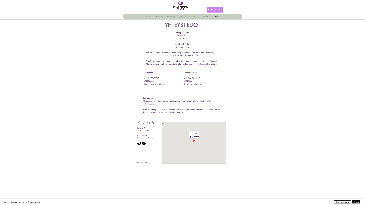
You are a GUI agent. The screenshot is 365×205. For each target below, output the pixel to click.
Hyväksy (356, 202)
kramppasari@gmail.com (154, 84)
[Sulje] (363, 201)
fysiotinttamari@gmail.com (195, 84)
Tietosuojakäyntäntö (34, 202)
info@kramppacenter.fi (181, 47)
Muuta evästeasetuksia (342, 202)
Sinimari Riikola (190, 72)
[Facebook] (144, 143)
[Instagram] (139, 143)
